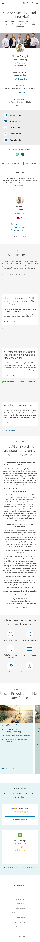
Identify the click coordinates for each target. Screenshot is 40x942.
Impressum (20, 899)
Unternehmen (20, 918)
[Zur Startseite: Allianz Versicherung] (3, 3)
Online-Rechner (20, 922)
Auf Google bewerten (20, 819)
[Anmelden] (32, 3)
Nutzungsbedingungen (20, 913)
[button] (20, 48)
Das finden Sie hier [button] (9, 163)
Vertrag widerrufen (19, 885)
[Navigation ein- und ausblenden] (37, 3)
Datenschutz (20, 904)
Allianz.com (20, 927)
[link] (12, 127)
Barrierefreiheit (20, 908)
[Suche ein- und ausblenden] (28, 3)
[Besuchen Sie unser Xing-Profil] (22, 154)
